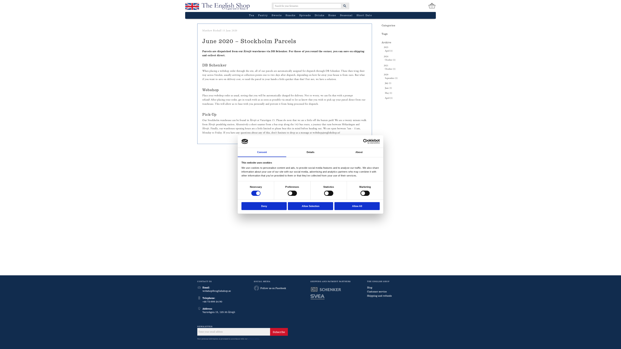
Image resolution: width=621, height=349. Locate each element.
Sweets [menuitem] (277, 15)
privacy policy (253, 339)
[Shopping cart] (432, 6)
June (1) (388, 88)
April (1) (388, 51)
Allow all (357, 206)
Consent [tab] (262, 152)
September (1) (391, 78)
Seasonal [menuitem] (346, 15)
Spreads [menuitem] (305, 15)
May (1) (388, 93)
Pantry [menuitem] (263, 15)
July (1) (388, 83)
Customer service (377, 291)
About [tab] (359, 152)
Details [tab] (311, 152)
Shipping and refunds (379, 295)
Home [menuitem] (332, 15)
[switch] (292, 193)
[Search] (344, 6)
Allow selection (310, 206)
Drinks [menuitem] (319, 15)
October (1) (390, 60)
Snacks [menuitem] (290, 15)
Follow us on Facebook (273, 288)
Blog (369, 287)
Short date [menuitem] (364, 15)
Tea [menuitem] (251, 15)
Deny (264, 206)
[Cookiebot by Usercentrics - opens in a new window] (365, 141)
